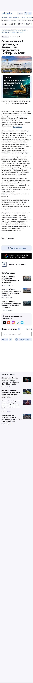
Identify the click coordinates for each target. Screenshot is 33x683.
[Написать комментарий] (16, 334)
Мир (10, 17)
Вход (30, 329)
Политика (4, 17)
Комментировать (25, 339)
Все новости (5, 32)
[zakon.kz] (6, 13)
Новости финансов (17, 32)
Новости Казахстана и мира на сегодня (13, 30)
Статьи (23, 17)
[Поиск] (25, 13)
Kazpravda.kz (17, 127)
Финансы (16, 17)
